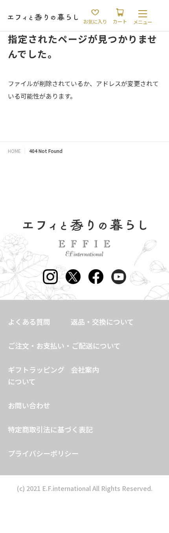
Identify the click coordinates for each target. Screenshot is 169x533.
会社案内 (85, 369)
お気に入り (95, 21)
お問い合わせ (29, 405)
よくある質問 (29, 321)
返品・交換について (102, 321)
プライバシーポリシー (43, 453)
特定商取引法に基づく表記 (50, 429)
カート (120, 21)
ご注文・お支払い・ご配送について (64, 345)
